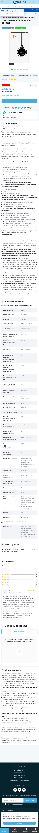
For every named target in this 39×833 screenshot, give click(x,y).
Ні (17, 13)
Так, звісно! (10, 13)
